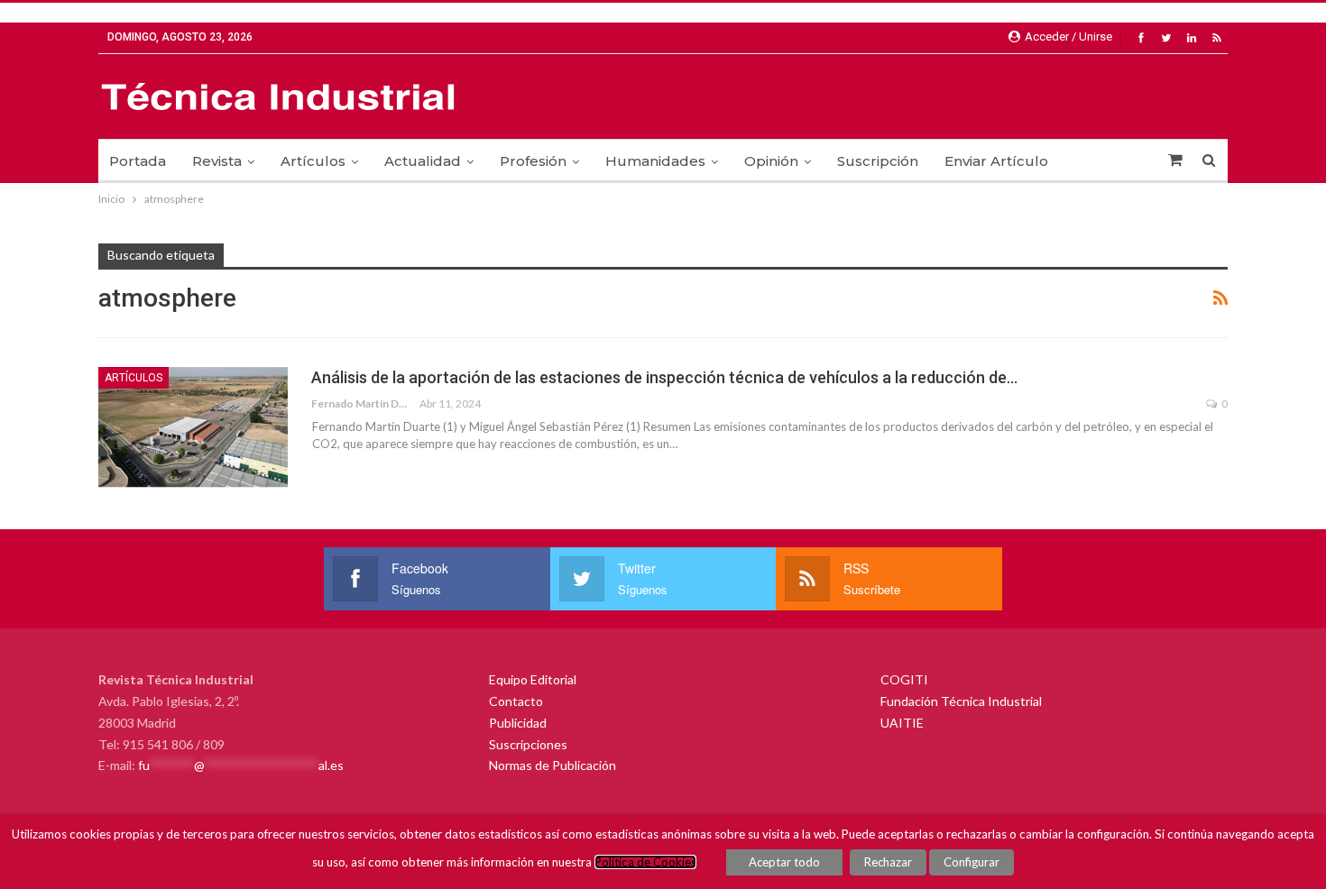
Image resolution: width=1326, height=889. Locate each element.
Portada (137, 161)
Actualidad (422, 161)
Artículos (313, 161)
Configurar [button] (971, 862)
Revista (217, 161)
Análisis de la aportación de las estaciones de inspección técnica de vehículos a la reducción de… (664, 377)
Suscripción (877, 161)
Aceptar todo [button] (784, 862)
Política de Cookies (645, 862)
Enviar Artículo (996, 161)
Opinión (771, 161)
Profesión (533, 161)
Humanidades (655, 161)
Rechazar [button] (888, 862)
